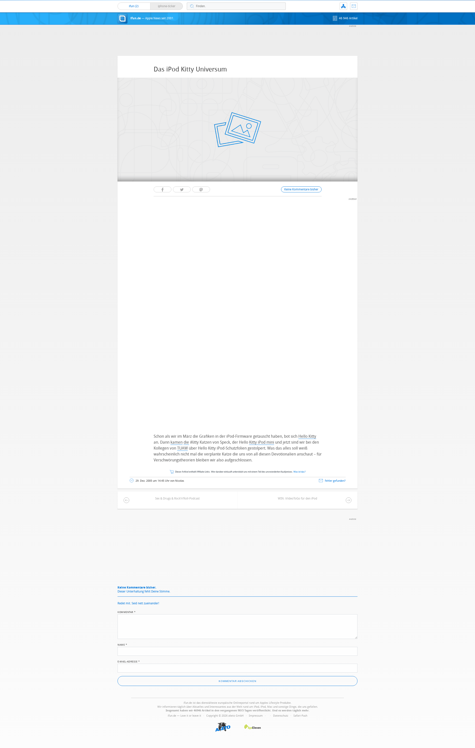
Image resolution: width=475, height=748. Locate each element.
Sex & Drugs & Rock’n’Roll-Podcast (177, 498)
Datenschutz (280, 715)
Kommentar (127, 612)
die (186, 442)
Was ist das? (299, 472)
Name (122, 644)
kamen (176, 442)
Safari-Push (300, 715)
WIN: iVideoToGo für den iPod (297, 498)
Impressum (256, 715)
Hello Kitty (307, 436)
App (343, 6)
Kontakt (353, 6)
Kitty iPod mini (261, 442)
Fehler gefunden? (335, 480)
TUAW (182, 448)
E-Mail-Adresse (129, 661)
